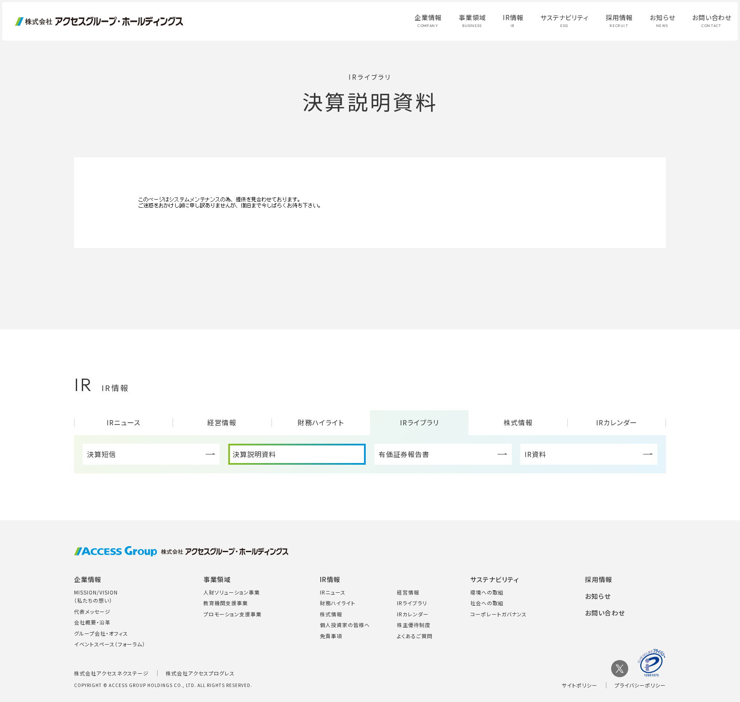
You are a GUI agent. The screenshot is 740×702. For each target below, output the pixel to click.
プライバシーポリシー (640, 685)
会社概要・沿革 (92, 622)
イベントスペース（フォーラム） (109, 644)
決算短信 (101, 454)
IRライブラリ (419, 422)
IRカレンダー (616, 422)
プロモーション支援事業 (232, 614)
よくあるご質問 (415, 635)
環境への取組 (487, 592)
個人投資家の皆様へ (345, 624)
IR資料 (535, 454)
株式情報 (518, 422)
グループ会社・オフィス (101, 633)
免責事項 (331, 635)
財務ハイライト (321, 422)
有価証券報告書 (404, 454)
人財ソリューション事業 (231, 592)
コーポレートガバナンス (498, 614)
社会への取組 (487, 602)
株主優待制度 (413, 624)
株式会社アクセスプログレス (200, 673)
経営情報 (221, 422)
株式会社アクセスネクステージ (111, 673)
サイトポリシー (579, 685)
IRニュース (123, 422)
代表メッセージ (92, 611)
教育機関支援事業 (225, 602)
